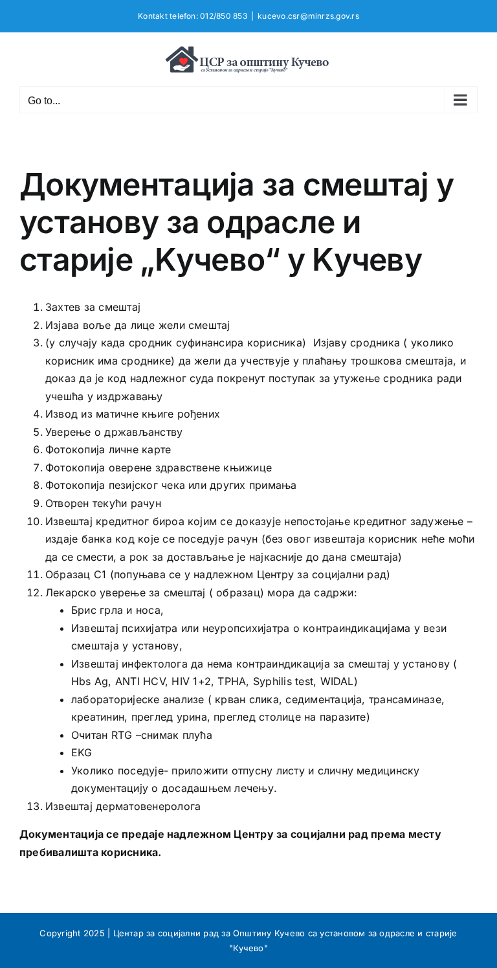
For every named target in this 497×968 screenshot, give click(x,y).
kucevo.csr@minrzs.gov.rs (308, 16)
